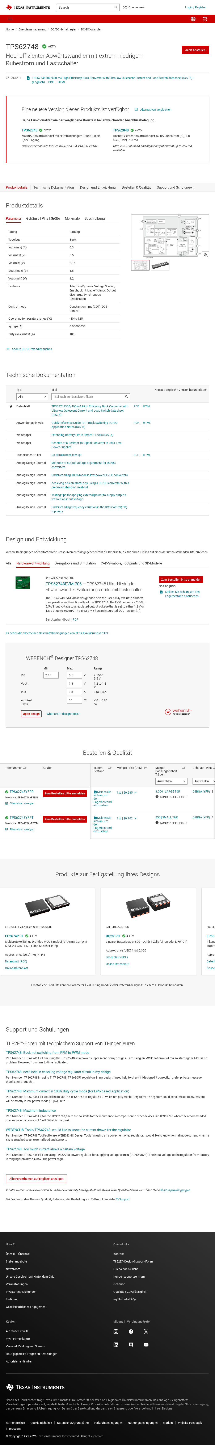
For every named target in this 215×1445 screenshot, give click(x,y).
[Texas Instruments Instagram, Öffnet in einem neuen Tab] (115, 1333)
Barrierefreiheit (15, 1422)
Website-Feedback (190, 1422)
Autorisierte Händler (19, 1361)
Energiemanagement (32, 29)
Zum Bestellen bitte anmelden (181, 579)
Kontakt (118, 1254)
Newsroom (13, 1269)
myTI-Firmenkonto (18, 1338)
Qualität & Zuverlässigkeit (130, 1291)
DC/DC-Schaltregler (63, 29)
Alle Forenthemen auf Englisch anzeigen (36, 1178)
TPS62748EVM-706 (64, 583)
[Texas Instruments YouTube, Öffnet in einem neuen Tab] (146, 1346)
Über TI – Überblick (18, 1254)
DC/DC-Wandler (91, 29)
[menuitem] (193, 19)
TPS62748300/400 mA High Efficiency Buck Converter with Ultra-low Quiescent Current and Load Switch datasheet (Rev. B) (112, 78)
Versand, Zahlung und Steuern (25, 1346)
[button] (10, 19)
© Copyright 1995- (21, 1436)
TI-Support (123, 1199)
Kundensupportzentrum (129, 1276)
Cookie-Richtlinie (41, 1422)
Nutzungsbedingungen (175, 1190)
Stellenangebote (16, 1261)
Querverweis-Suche (125, 1269)
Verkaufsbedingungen (108, 1422)
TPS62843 (29, 130)
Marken (168, 1422)
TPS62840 (121, 130)
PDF (51, 82)
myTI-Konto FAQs (124, 1299)
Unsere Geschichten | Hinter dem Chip (30, 1276)
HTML (62, 82)
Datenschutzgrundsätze (73, 1422)
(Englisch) (38, 82)
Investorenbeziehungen (21, 1291)
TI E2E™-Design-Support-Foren (133, 1261)
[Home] (28, 7)
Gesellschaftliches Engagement (26, 1307)
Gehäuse (119, 1284)
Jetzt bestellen (195, 50)
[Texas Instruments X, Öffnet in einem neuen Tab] (146, 1333)
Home (10, 29)
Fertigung (12, 1299)
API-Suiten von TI (17, 1331)
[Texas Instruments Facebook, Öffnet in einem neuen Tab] (131, 1333)
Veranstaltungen (17, 1284)
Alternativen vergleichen (155, 109)
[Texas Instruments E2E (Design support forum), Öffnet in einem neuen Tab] (131, 1346)
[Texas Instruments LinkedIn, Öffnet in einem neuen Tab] (115, 1346)
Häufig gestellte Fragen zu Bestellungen (31, 1354)
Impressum (13, 1428)
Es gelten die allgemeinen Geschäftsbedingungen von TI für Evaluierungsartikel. (57, 633)
